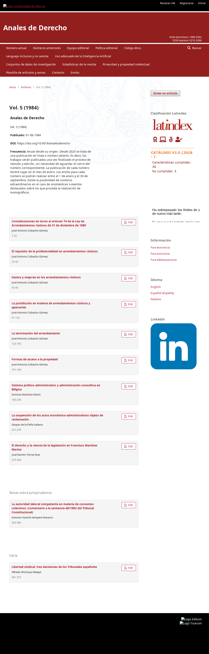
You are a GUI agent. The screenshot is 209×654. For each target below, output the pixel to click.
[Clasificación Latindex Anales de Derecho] (173, 174)
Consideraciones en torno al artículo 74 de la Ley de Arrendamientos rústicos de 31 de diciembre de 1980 (49, 223)
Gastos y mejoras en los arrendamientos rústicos (46, 277)
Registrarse (186, 3)
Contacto (58, 72)
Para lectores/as (160, 247)
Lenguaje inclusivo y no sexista (27, 56)
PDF (130, 222)
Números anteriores (47, 48)
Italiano (156, 299)
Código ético (132, 48)
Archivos (26, 87)
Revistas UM (167, 3)
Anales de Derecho (35, 27)
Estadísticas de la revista (79, 64)
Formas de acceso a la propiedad (35, 359)
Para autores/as (160, 253)
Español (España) (162, 293)
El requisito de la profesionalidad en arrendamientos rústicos (55, 251)
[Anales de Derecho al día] (174, 368)
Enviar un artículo (165, 93)
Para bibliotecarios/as (164, 260)
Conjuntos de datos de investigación (31, 64)
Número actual (16, 48)
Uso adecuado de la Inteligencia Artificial (83, 56)
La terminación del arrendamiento (36, 333)
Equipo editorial (78, 48)
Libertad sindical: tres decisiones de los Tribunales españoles (54, 567)
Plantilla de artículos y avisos (26, 72)
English (156, 287)
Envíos (75, 72)
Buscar (196, 48)
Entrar (202, 3)
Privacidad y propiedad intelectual (126, 64)
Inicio (12, 87)
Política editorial (107, 48)
